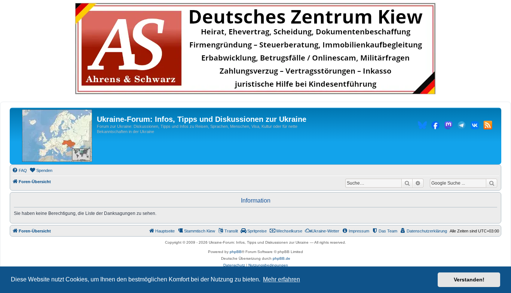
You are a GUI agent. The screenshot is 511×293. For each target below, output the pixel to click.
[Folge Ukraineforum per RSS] (488, 126)
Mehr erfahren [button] (281, 279)
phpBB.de (281, 258)
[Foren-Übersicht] (57, 136)
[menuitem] (19, 170)
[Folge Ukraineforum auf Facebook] (435, 126)
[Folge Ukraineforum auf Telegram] (462, 126)
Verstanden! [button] (469, 280)
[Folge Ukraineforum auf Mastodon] (449, 126)
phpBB (236, 252)
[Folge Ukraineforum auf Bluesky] (422, 126)
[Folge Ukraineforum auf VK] (475, 126)
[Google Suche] (491, 183)
